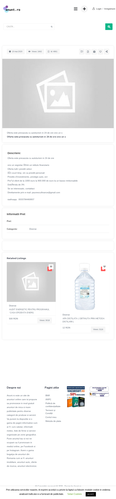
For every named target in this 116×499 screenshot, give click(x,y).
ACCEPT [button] (90, 494)
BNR (47, 395)
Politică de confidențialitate (52, 405)
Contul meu (50, 417)
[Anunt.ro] (11, 9)
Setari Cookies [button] (74, 494)
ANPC (48, 399)
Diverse (33, 229)
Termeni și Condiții (50, 411)
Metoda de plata (53, 421)
